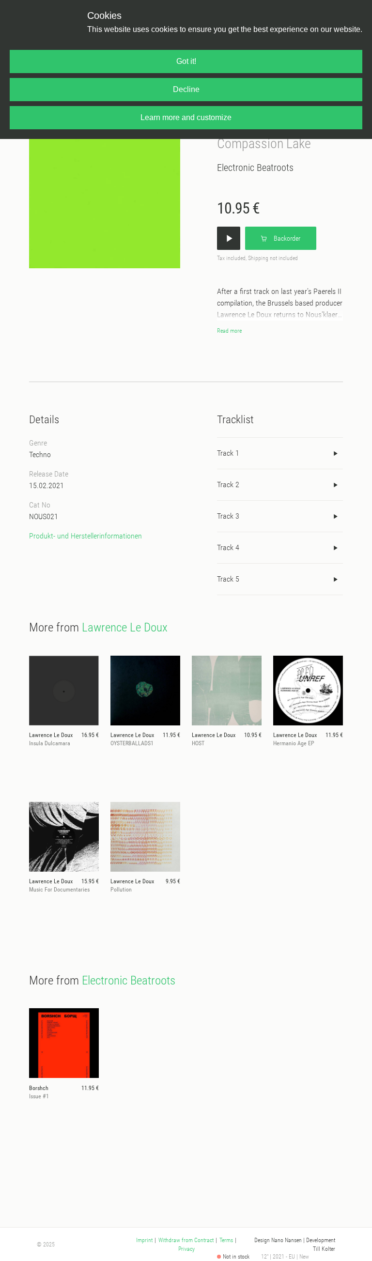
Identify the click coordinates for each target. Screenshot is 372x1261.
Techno (40, 454)
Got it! (186, 61)
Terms (226, 1240)
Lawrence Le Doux (125, 627)
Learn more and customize (186, 117)
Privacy (186, 1249)
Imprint (144, 1240)
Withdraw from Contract (186, 1240)
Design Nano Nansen (278, 1240)
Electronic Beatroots (255, 167)
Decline (186, 89)
